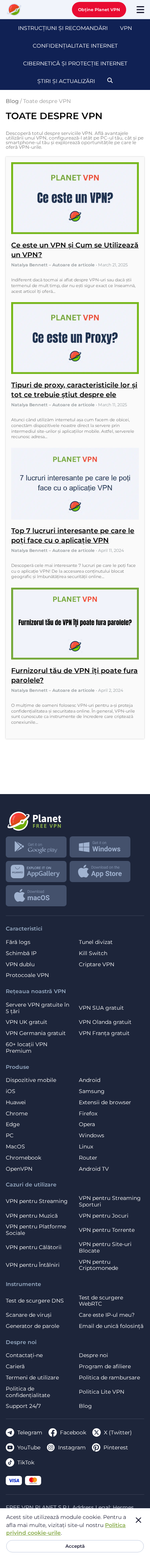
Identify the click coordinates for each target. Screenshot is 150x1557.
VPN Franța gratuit (104, 1033)
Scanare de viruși (29, 1315)
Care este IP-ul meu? (107, 1315)
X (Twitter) (118, 1432)
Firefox (88, 1113)
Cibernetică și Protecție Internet (75, 63)
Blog (85, 1406)
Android (89, 1080)
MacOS (15, 1146)
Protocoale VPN (27, 975)
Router (88, 1158)
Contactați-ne (24, 1355)
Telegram (29, 1432)
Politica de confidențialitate (28, 1392)
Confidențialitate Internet (75, 45)
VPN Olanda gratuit (105, 1022)
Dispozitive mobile (31, 1080)
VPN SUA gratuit (101, 1007)
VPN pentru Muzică (32, 1216)
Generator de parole (32, 1326)
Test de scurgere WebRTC (101, 1301)
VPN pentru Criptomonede (98, 1265)
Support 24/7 (23, 1406)
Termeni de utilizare (32, 1377)
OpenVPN (19, 1169)
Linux (86, 1146)
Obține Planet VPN (99, 9)
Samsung (92, 1091)
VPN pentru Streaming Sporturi (110, 1201)
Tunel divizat (96, 942)
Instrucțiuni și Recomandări (63, 28)
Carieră (15, 1366)
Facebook (73, 1432)
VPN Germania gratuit (36, 1033)
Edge (13, 1124)
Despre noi (93, 1355)
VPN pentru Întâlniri (33, 1264)
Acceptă (75, 1546)
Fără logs (18, 942)
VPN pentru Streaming (37, 1201)
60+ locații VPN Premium (26, 1047)
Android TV (94, 1169)
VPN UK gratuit (26, 1022)
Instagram (72, 1447)
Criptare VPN (96, 964)
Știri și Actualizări (66, 81)
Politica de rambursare (109, 1377)
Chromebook (23, 1158)
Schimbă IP (21, 953)
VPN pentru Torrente (107, 1229)
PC (9, 1135)
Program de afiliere (105, 1366)
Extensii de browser (105, 1102)
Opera (87, 1124)
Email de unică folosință (111, 1326)
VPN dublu (20, 964)
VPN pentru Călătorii (34, 1247)
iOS (10, 1091)
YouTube (28, 1447)
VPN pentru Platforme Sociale (36, 1229)
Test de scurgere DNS (35, 1300)
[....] (14, 9)
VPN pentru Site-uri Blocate (105, 1247)
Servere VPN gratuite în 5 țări (37, 1008)
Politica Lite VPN (101, 1391)
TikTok (25, 1462)
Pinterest (115, 1447)
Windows (91, 1135)
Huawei (16, 1102)
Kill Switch (93, 953)
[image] (75, 818)
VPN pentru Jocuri (103, 1216)
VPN (126, 28)
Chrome (17, 1113)
